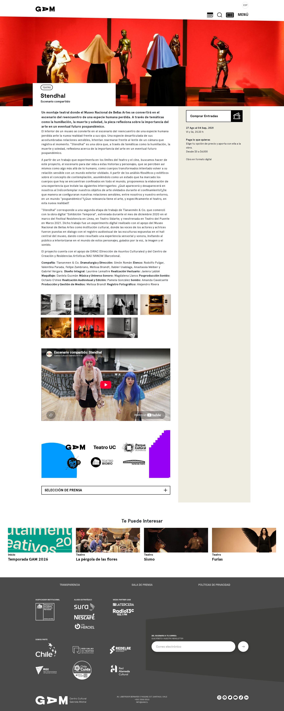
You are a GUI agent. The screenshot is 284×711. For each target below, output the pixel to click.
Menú (243, 14)
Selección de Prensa (63, 490)
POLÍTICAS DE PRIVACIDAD (214, 585)
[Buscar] (219, 14)
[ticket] (230, 14)
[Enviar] (243, 646)
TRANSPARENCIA (70, 585)
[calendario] (210, 14)
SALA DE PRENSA (142, 585)
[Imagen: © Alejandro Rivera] (56, 304)
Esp (245, 5)
